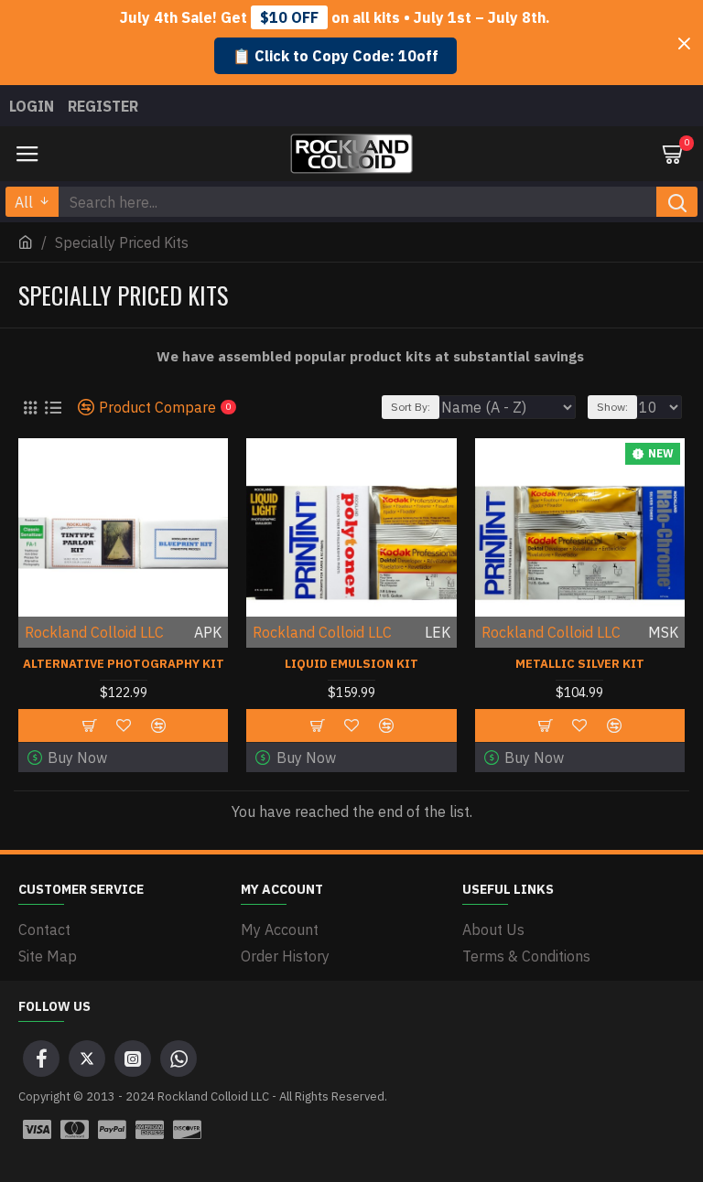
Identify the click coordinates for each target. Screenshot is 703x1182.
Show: (612, 407)
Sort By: (410, 407)
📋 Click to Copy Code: (335, 56)
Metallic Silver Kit (579, 664)
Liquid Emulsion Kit (351, 664)
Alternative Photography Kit (123, 664)
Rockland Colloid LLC (94, 632)
